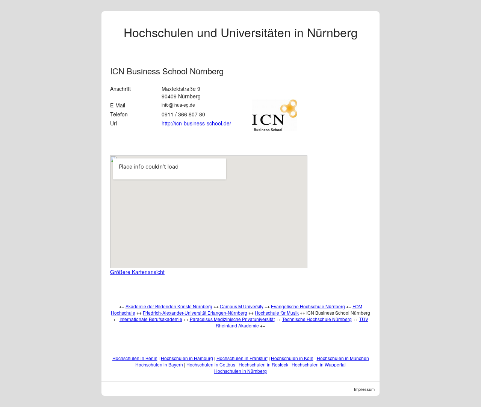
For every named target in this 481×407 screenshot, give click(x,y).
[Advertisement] (349, 167)
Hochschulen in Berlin (134, 358)
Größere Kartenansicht (137, 272)
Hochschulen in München (343, 358)
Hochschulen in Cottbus (210, 364)
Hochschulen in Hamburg (187, 358)
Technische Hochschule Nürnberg (317, 319)
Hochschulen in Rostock (263, 364)
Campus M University (241, 306)
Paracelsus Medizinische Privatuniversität (232, 319)
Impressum (364, 389)
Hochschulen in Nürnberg (240, 371)
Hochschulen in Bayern (159, 364)
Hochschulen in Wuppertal (319, 364)
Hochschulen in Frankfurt (242, 358)
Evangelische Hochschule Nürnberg (308, 306)
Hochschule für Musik (277, 312)
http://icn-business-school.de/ (196, 123)
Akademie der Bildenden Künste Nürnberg (169, 306)
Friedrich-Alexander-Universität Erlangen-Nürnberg (195, 312)
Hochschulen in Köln (292, 358)
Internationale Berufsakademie (150, 319)
